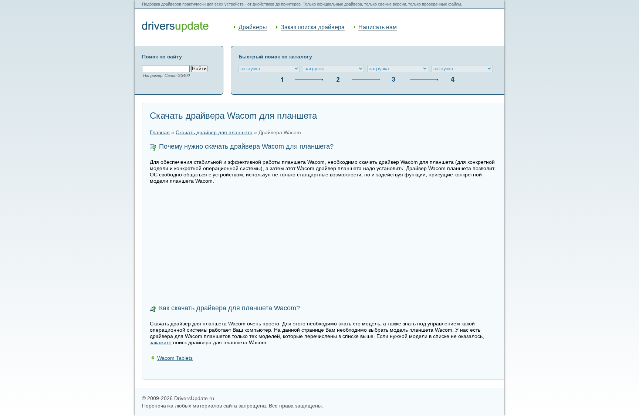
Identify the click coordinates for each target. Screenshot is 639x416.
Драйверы (253, 27)
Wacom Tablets (175, 358)
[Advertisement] (323, 245)
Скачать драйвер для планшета (214, 132)
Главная (160, 132)
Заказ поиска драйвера (313, 27)
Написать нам (377, 27)
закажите (161, 342)
